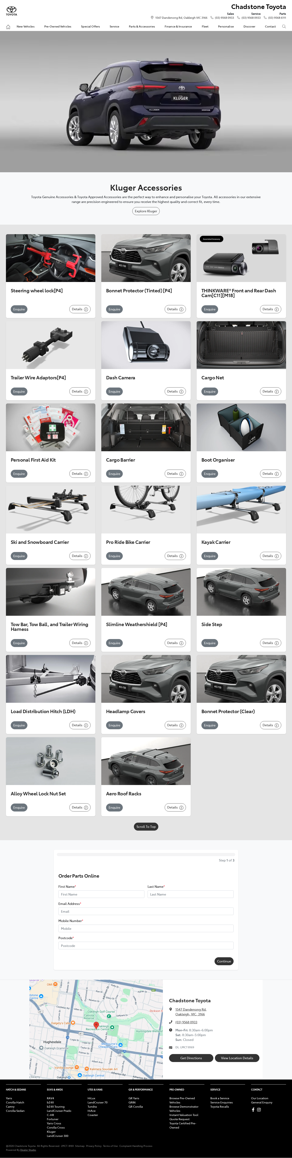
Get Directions (191, 1058)
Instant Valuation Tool (183, 1115)
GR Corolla (136, 1106)
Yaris (9, 1098)
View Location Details (237, 1058)
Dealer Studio (28, 1149)
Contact (270, 26)
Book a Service (219, 1098)
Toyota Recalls (219, 1106)
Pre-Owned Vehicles (58, 26)
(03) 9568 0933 (224, 18)
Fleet (205, 26)
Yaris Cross (54, 1123)
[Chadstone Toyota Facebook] (254, 1110)
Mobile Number (70, 920)
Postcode (66, 938)
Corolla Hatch (15, 1102)
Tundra (92, 1106)
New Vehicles (26, 26)
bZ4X (50, 1102)
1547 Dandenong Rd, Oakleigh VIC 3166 (181, 18)
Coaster (93, 1115)
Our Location (259, 1098)
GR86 (132, 1102)
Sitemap (80, 1145)
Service (114, 26)
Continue (224, 961)
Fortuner (52, 1119)
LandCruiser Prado (59, 1111)
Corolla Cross (56, 1127)
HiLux (91, 1098)
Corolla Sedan (15, 1111)
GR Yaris (134, 1098)
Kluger (51, 1132)
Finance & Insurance (178, 26)
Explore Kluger (146, 211)
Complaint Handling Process (135, 1145)
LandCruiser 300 (57, 1136)
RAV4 (50, 1098)
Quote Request (179, 1119)
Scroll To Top (146, 826)
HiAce (92, 1111)
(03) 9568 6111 (277, 18)
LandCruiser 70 (97, 1102)
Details (77, 309)
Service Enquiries (221, 1102)
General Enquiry (261, 1102)
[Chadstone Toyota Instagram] (260, 1110)
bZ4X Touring (56, 1106)
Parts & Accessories (142, 26)
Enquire (19, 309)
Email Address (69, 903)
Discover (249, 26)
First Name (67, 886)
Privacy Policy (94, 1145)
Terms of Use (110, 1145)
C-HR (50, 1115)
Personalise (226, 26)
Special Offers (90, 26)
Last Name (156, 886)
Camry (10, 1106)
